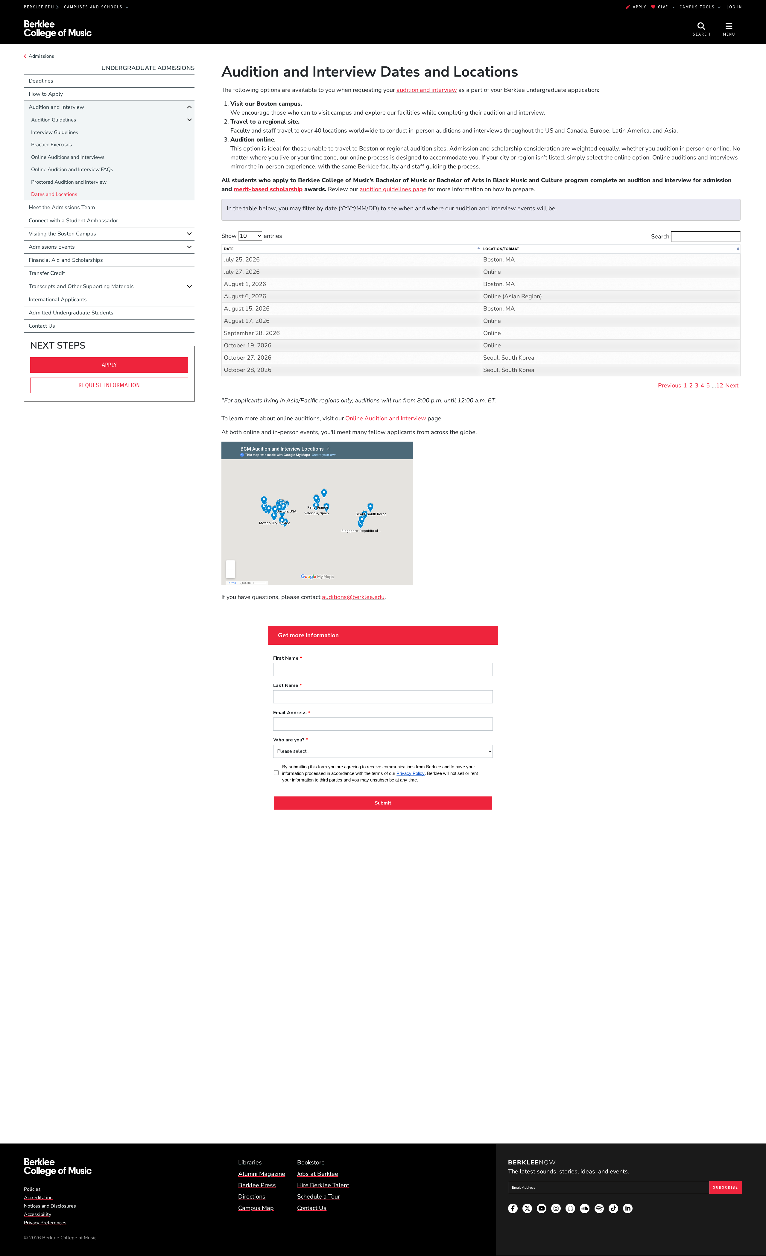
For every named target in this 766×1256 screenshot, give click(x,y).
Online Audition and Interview (385, 418)
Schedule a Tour (318, 1197)
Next (731, 385)
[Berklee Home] (58, 1167)
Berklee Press (257, 1185)
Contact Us (42, 325)
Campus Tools (698, 7)
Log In (734, 7)
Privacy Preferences (45, 1222)
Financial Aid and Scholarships (66, 260)
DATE (228, 249)
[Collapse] (189, 107)
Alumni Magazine (261, 1174)
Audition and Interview (56, 107)
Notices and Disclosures (50, 1206)
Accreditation (38, 1197)
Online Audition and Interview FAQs (72, 169)
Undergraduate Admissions (147, 68)
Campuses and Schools (94, 7)
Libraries (250, 1162)
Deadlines (41, 80)
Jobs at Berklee (317, 1174)
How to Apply (46, 94)
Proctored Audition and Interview (69, 182)
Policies (32, 1189)
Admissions (41, 56)
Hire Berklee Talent (323, 1185)
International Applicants (58, 299)
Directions (251, 1197)
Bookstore (311, 1162)
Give (663, 7)
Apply (639, 7)
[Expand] (190, 120)
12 (719, 385)
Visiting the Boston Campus (62, 233)
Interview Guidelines (54, 132)
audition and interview (426, 90)
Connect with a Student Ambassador (73, 220)
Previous (669, 385)
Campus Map (256, 1208)
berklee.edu (39, 7)
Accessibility (37, 1214)
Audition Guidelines (53, 119)
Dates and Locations (54, 194)
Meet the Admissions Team (62, 207)
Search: (661, 236)
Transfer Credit (47, 273)
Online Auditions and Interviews (67, 157)
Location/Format (501, 249)
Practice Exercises (51, 144)
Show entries (251, 236)
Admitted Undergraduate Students (71, 312)
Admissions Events (52, 246)
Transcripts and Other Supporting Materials (81, 286)
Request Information (109, 385)
